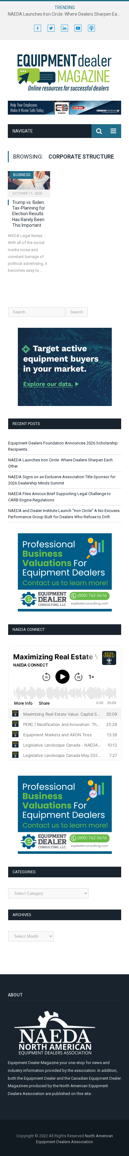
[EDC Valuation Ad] (65, 610)
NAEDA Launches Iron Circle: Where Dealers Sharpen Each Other (66, 14)
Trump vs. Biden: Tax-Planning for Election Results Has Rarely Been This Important (28, 214)
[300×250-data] (65, 404)
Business (21, 175)
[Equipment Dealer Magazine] (64, 72)
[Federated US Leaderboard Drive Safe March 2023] (64, 113)
